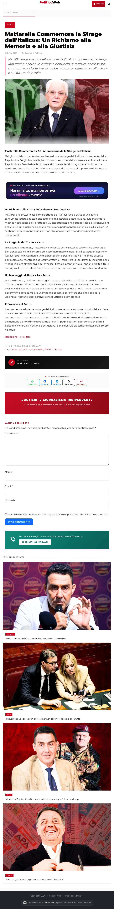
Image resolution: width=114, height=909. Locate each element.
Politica (49, 349)
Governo (16, 349)
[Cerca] (109, 4)
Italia (10, 24)
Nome (9, 472)
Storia (58, 349)
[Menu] (5, 4)
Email (9, 486)
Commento (12, 433)
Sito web (10, 500)
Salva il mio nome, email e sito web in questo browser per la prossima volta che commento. (57, 514)
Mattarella (37, 349)
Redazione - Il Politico (18, 336)
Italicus (26, 349)
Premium (100, 4)
